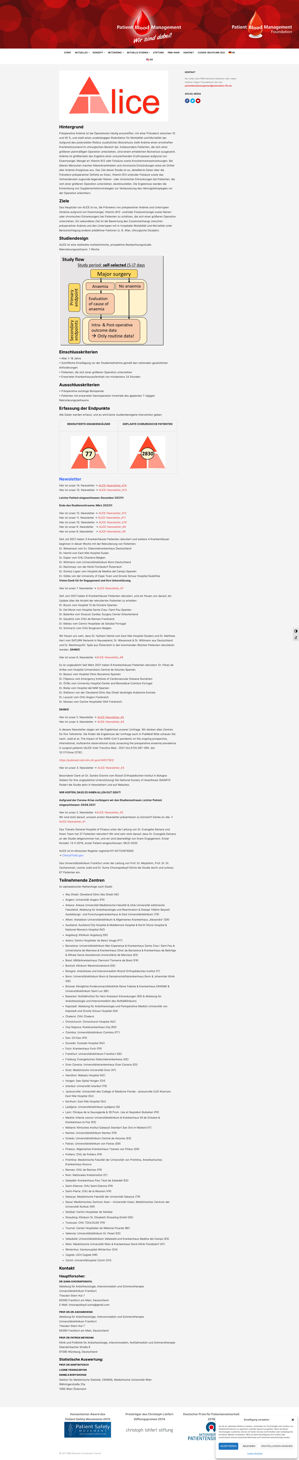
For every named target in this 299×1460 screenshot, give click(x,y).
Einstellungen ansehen (277, 1446)
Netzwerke (115, 52)
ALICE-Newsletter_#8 (112, 531)
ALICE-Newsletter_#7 (110, 588)
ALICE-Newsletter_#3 (110, 767)
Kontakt (188, 52)
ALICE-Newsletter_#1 (72, 821)
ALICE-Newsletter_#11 (112, 517)
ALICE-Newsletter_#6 (110, 657)
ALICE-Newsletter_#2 (110, 812)
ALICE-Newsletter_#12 (112, 513)
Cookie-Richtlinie (255, 1453)
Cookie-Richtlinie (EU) (211, 52)
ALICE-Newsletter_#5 (110, 717)
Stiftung (158, 52)
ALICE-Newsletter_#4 (110, 721)
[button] (292, 1419)
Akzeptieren (228, 1446)
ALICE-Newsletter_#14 (113, 485)
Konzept (98, 52)
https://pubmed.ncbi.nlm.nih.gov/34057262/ (86, 760)
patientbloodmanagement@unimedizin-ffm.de (208, 85)
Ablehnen (249, 1446)
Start (67, 52)
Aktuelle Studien (137, 52)
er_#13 (122, 490)
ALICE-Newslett (108, 490)
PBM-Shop (174, 52)
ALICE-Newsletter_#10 (113, 522)
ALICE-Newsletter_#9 (112, 526)
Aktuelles (81, 52)
